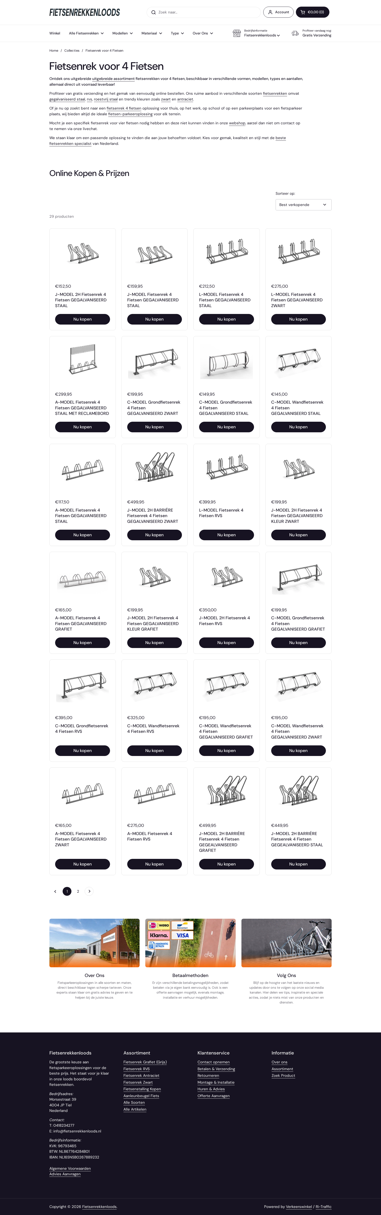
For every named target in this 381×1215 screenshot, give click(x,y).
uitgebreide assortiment (113, 78)
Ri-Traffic (324, 1206)
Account (282, 12)
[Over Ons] (94, 964)
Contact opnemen (214, 1062)
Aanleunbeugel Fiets (141, 1095)
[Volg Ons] (286, 964)
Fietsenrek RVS (136, 1068)
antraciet (185, 99)
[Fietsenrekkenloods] (84, 12)
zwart (166, 99)
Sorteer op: (285, 193)
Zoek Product (283, 1075)
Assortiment (282, 1068)
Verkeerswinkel (299, 1206)
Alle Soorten (134, 1102)
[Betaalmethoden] (190, 964)
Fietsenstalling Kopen (142, 1089)
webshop (237, 123)
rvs (89, 99)
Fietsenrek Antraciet (141, 1075)
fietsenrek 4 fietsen (124, 108)
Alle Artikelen (134, 1109)
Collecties (71, 50)
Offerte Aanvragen (214, 1095)
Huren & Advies (211, 1089)
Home (53, 50)
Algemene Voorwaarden (70, 1168)
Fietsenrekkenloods (99, 1206)
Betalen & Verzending (216, 1068)
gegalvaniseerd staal (67, 99)
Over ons (280, 1062)
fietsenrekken (275, 93)
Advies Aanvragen (65, 1174)
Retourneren (208, 1075)
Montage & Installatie (216, 1082)
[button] (256, 33)
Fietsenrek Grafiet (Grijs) (145, 1062)
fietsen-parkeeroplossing (130, 113)
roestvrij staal (106, 99)
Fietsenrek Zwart (138, 1082)
